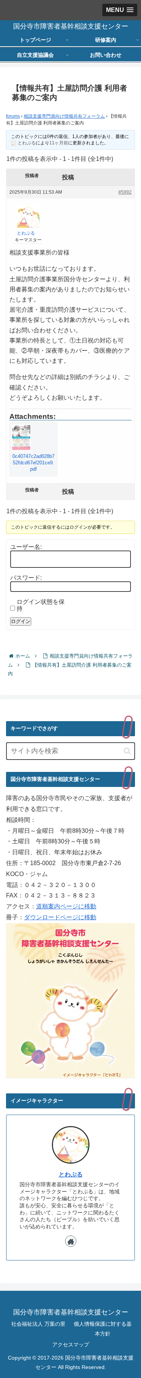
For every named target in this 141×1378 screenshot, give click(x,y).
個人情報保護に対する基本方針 (103, 1328)
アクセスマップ (70, 1345)
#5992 (125, 192)
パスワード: (26, 578)
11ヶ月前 (58, 143)
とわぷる (71, 1174)
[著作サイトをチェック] (70, 1241)
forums (13, 116)
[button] (127, 751)
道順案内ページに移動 (66, 906)
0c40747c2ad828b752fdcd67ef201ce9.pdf (33, 462)
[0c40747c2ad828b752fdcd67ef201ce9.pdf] (33, 438)
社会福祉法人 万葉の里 (38, 1324)
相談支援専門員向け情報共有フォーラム (64, 116)
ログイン (20, 621)
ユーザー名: (26, 547)
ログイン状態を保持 (41, 605)
